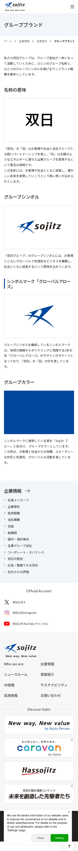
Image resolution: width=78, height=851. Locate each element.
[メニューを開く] (72, 6)
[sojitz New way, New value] (14, 6)
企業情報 (13, 491)
